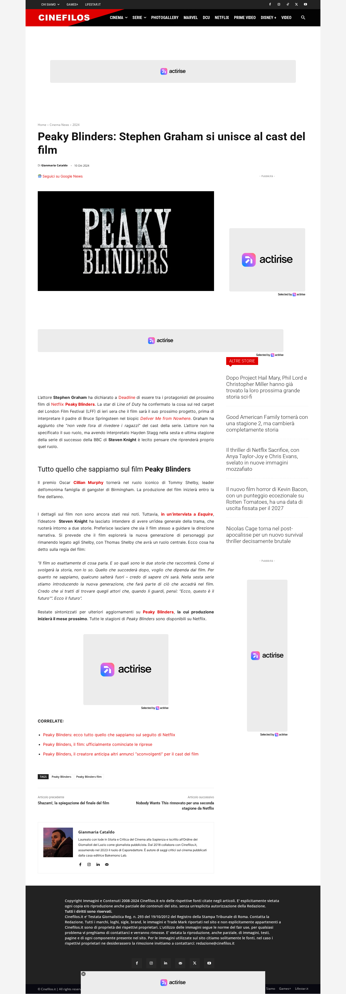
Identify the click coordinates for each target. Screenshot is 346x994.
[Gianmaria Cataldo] (58, 848)
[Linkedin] (184, 178)
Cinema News (59, 125)
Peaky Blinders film (89, 776)
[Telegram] (196, 178)
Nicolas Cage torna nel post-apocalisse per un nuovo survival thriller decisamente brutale (264, 534)
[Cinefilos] (67, 17)
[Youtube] (305, 5)
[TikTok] (288, 5)
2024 (76, 125)
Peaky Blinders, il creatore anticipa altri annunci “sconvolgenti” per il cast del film (121, 753)
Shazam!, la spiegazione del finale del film (73, 803)
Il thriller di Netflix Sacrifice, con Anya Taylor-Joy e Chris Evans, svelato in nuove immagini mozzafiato (262, 459)
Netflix (57, 404)
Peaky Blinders (80, 404)
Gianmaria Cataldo (54, 165)
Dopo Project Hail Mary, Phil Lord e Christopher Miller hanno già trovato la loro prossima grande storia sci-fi (266, 387)
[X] (296, 5)
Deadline (127, 397)
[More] (208, 178)
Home (42, 125)
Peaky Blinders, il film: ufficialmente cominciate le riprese (97, 744)
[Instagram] (279, 5)
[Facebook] (270, 5)
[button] (303, 18)
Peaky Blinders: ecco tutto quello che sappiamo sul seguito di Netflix (109, 734)
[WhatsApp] (172, 178)
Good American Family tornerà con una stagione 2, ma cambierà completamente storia (267, 423)
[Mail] (107, 863)
